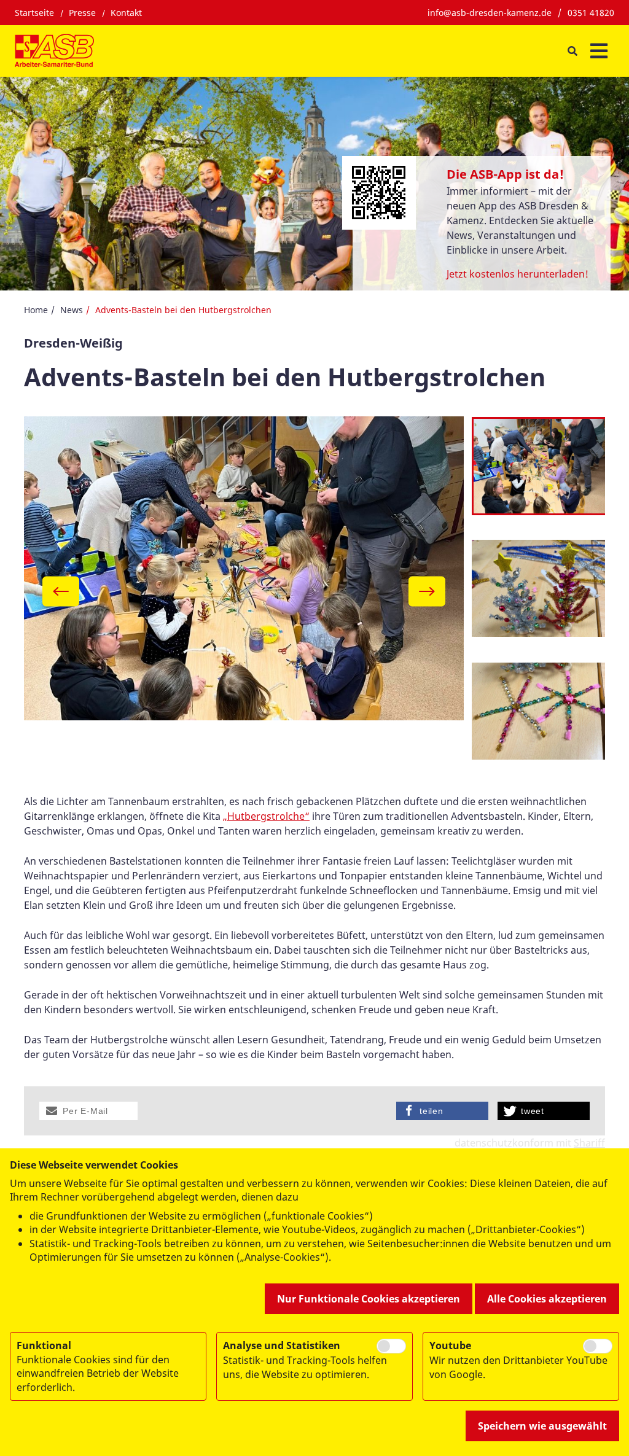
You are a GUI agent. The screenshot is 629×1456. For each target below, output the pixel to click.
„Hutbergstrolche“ (266, 816)
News (71, 310)
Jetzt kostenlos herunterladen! (517, 274)
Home (36, 310)
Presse (82, 12)
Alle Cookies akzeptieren (547, 1299)
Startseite (34, 12)
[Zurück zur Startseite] (54, 51)
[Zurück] (60, 592)
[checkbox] (391, 1346)
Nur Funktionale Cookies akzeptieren (368, 1299)
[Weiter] (426, 592)
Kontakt (126, 12)
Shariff (589, 1143)
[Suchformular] (572, 51)
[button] (88, 1111)
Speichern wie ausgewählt (542, 1426)
